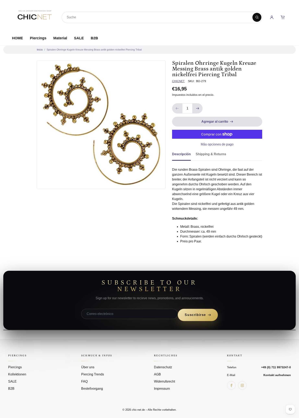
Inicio (40, 49)
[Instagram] (242, 385)
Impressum (162, 388)
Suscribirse (195, 315)
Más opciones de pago (217, 144)
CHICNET (178, 81)
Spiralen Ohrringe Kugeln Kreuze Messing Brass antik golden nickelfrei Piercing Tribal (94, 49)
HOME (17, 38)
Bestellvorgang (92, 388)
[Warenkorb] (282, 17)
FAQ (84, 381)
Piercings (38, 38)
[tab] (184, 155)
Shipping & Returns (211, 154)
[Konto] (271, 17)
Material (60, 38)
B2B (94, 38)
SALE (79, 38)
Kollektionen (17, 374)
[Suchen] (256, 17)
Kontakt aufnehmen (277, 375)
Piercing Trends (92, 374)
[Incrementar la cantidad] (197, 108)
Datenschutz (163, 367)
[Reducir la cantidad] (177, 108)
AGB (157, 374)
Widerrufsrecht (164, 381)
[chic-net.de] (34, 16)
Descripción (181, 154)
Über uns (87, 367)
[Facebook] (231, 385)
